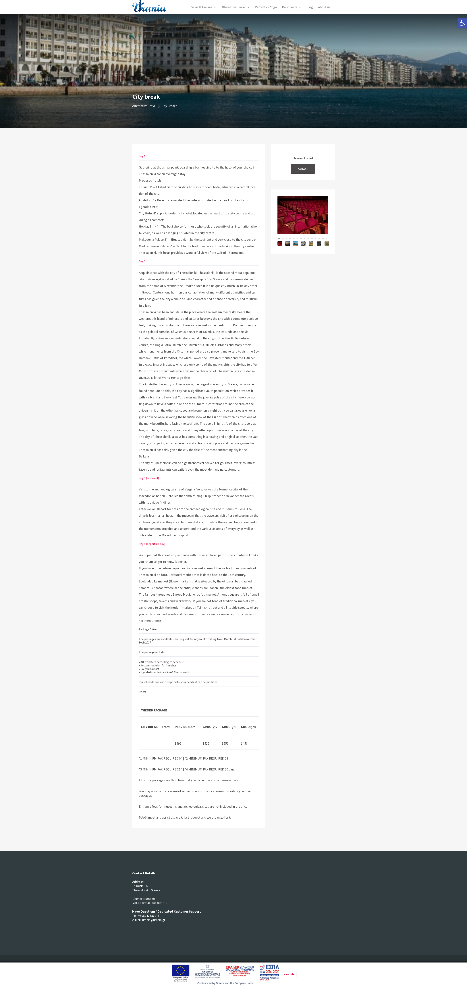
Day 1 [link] (142, 156)
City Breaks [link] (169, 106)
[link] (462, 23)
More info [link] (289, 974)
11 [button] (315, 238)
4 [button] (290, 238)
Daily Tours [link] (289, 7)
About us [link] (324, 7)
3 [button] (286, 238)
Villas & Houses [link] (201, 7)
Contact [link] (303, 168)
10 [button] (312, 238)
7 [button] (301, 238)
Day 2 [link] (142, 261)
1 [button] (279, 238)
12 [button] (319, 238)
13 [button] (323, 238)
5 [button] (294, 238)
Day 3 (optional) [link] (149, 478)
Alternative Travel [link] (233, 7)
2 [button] (283, 238)
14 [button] (326, 238)
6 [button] (297, 238)
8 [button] (304, 238)
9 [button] (308, 238)
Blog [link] (309, 7)
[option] (302, 215)
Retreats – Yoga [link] (266, 7)
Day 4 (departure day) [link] (152, 544)
